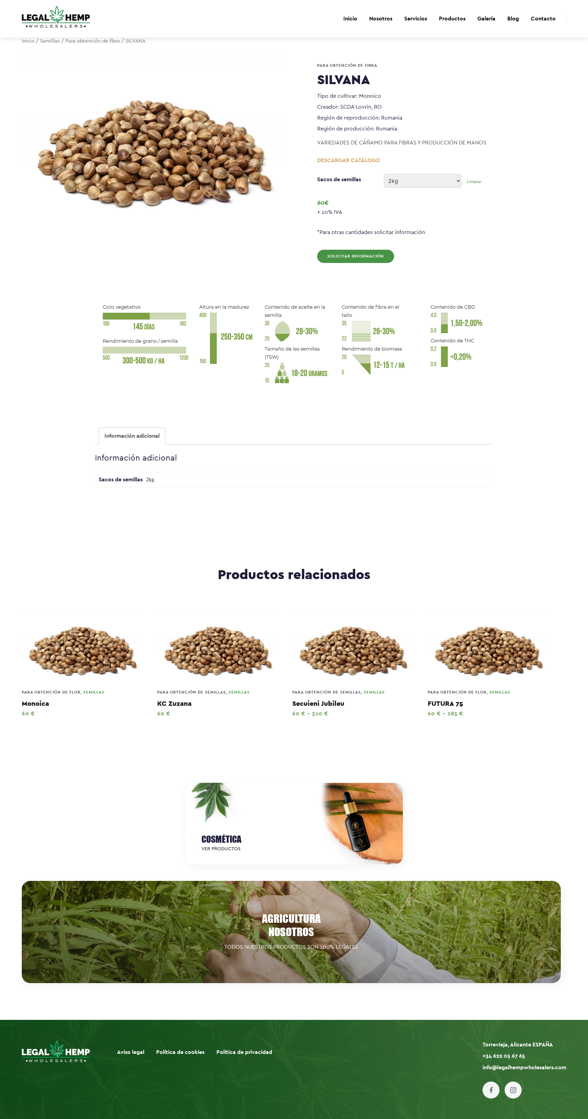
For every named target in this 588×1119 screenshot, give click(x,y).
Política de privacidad (244, 1052)
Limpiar (474, 181)
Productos (452, 18)
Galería (486, 18)
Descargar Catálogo (348, 160)
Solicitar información (355, 256)
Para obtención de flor (51, 692)
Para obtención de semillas (191, 692)
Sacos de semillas (339, 179)
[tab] (132, 436)
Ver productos (221, 848)
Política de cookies (180, 1052)
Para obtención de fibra (92, 41)
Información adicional (132, 436)
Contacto (543, 18)
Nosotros (380, 18)
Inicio (350, 18)
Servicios (415, 18)
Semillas (50, 41)
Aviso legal (130, 1052)
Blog (513, 18)
